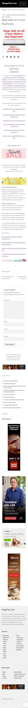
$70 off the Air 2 (10, 81)
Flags (4, 647)
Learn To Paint (20, 645)
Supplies (19, 643)
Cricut (8, 9)
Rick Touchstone (21, 14)
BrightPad (10, 85)
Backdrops (6, 637)
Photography (19, 647)
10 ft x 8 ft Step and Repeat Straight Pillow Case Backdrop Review (14, 391)
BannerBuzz (6, 635)
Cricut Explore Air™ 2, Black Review (8, 277)
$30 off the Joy (18, 81)
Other (4, 657)
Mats (4, 649)
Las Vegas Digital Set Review (10, 405)
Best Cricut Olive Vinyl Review (11, 380)
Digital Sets (20, 639)
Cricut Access (20, 213)
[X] (3, 56)
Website (6, 336)
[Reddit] (18, 56)
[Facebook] (7, 56)
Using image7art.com (20, 674)
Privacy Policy (18, 672)
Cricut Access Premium (9, 394)
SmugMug (18, 649)
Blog (4, 674)
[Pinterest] (14, 56)
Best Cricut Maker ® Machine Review (12, 407)
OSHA (4, 651)
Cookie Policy (17, 678)
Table (4, 655)
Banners (5, 639)
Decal (4, 645)
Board (4, 641)
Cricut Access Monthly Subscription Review (14, 399)
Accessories (20, 637)
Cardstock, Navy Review (22, 277)
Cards (4, 643)
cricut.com (14, 191)
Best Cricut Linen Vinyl (9, 397)
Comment (7, 300)
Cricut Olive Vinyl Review (9, 383)
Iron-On (14, 77)
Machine (19, 641)
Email (6, 329)
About (4, 676)
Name (6, 321)
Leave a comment (6, 17)
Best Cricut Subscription (9, 402)
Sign (4, 653)
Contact (5, 678)
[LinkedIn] (10, 56)
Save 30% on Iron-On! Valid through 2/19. (14, 120)
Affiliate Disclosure (19, 676)
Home (5, 9)
